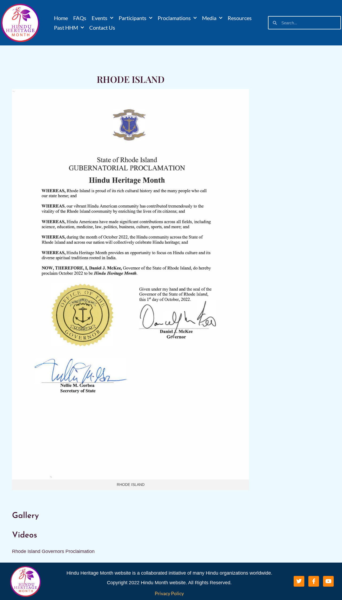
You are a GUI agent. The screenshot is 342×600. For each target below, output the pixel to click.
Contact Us (102, 27)
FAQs (79, 18)
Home (61, 18)
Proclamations (174, 18)
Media (209, 18)
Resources (240, 18)
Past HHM (66, 27)
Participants (132, 18)
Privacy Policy (169, 593)
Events (99, 18)
